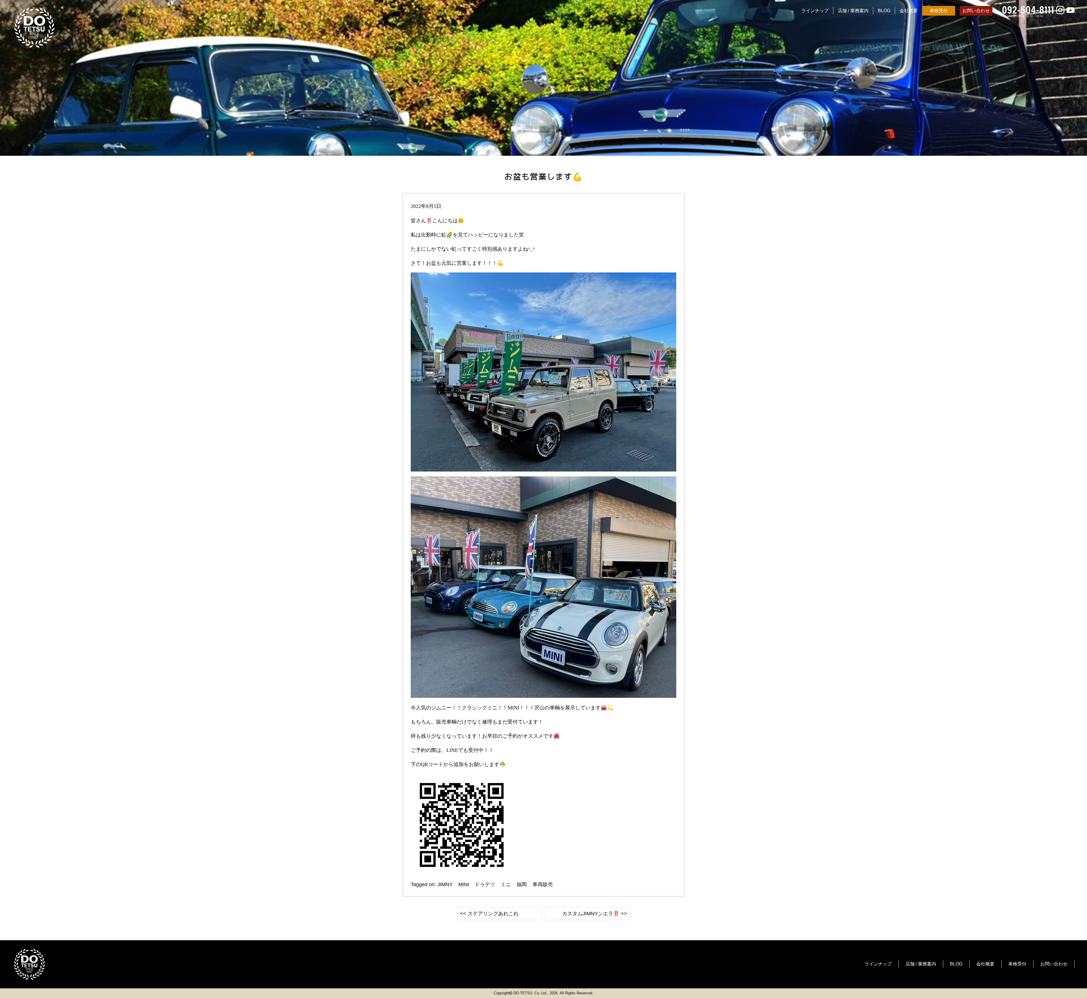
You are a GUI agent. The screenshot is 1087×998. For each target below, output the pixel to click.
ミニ (506, 884)
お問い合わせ (976, 10)
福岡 (522, 884)
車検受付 (939, 10)
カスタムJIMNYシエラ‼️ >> (594, 913)
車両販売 (542, 884)
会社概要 (909, 10)
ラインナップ (815, 10)
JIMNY (445, 884)
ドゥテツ (485, 884)
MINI (463, 884)
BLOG (884, 10)
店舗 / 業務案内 (853, 10)
